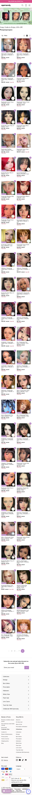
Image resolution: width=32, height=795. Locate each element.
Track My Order (19, 750)
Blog (2, 743)
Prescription (19, 738)
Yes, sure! (20, 785)
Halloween (18, 741)
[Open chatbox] (28, 791)
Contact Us (4, 732)
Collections (18, 732)
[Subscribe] (26, 667)
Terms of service (5, 738)
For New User (19, 722)
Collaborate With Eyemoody (22, 752)
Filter (5, 35)
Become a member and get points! (7, 720)
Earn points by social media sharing (7, 724)
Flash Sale (18, 745)
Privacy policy (4, 736)
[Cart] (26, 5)
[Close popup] (29, 778)
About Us (18, 719)
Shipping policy (5, 741)
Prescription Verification (21, 726)
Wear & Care (19, 724)
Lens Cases (19, 747)
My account (4, 727)
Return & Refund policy (6, 734)
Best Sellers (19, 736)
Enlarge (18, 734)
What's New (18, 743)
